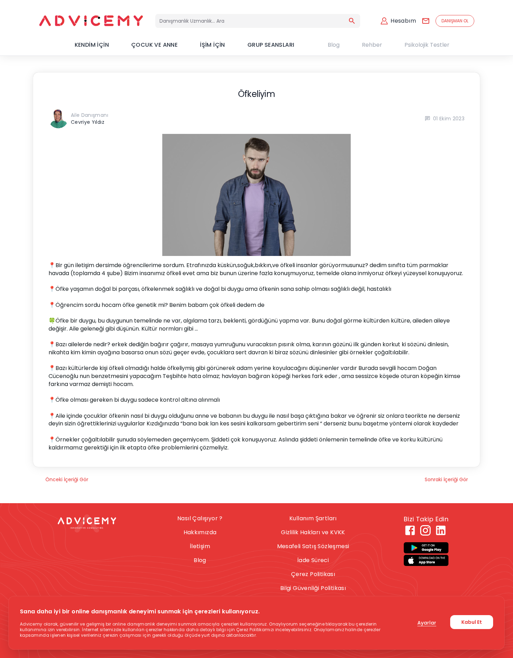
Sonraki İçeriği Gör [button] (446, 479)
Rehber (372, 45)
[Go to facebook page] (410, 530)
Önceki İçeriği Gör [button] (66, 479)
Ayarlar (426, 622)
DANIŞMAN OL (454, 21)
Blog (334, 45)
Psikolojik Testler (426, 45)
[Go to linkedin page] (440, 530)
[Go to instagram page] (425, 530)
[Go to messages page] (426, 21)
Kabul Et (471, 622)
